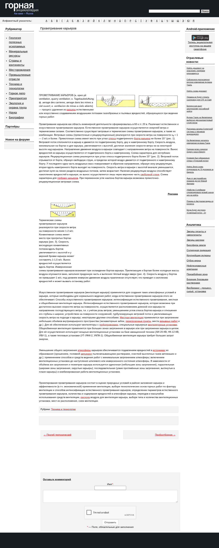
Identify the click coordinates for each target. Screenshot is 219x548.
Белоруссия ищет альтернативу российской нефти (198, 108)
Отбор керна (194, 260)
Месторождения (19, 70)
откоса (112, 138)
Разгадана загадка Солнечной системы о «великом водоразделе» (200, 131)
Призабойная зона (197, 274)
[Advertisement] (109, 69)
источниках (159, 350)
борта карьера (142, 138)
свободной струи (149, 174)
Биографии (16, 117)
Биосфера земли (196, 245)
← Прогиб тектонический (57, 434)
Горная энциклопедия (22, 9)
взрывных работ (169, 321)
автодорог (86, 353)
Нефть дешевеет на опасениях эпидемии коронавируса (196, 70)
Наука (13, 112)
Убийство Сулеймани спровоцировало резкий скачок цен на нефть (200, 192)
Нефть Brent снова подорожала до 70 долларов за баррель (200, 169)
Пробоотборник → (165, 434)
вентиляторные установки (162, 324)
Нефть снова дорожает (197, 91)
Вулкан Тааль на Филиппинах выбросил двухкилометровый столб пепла (199, 120)
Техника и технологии (63, 409)
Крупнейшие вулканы (199, 255)
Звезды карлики (195, 240)
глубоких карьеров (67, 178)
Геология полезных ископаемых (17, 42)
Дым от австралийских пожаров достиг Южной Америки (197, 181)
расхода (85, 397)
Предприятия (18, 98)
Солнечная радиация (199, 250)
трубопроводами (108, 324)
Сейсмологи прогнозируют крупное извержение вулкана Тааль (199, 82)
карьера (71, 109)
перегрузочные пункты (138, 321)
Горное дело (17, 93)
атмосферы (84, 350)
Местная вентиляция (132, 317)
